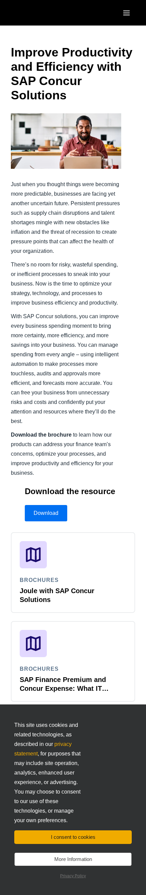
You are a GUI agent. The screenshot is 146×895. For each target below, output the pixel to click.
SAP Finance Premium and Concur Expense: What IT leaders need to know (63, 688)
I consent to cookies (73, 837)
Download (46, 513)
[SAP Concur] (42, 13)
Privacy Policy (73, 876)
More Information (73, 859)
